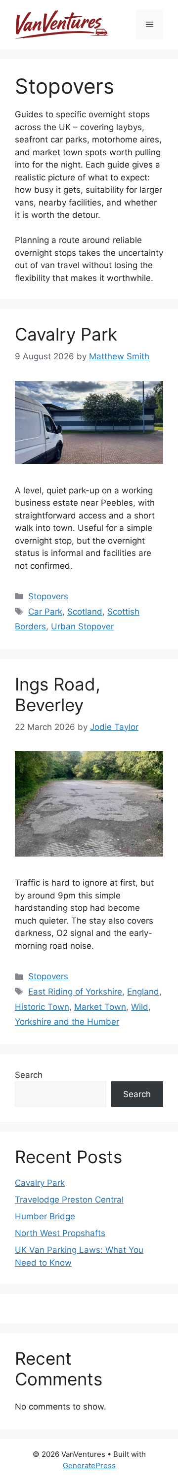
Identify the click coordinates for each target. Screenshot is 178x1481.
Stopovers (48, 596)
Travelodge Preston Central (69, 1200)
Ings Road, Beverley (57, 694)
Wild (139, 1007)
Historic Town (42, 1007)
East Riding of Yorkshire (75, 992)
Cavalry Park (66, 334)
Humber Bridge (45, 1216)
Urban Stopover (82, 626)
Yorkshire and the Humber (67, 1022)
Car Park (45, 612)
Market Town (100, 1007)
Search (29, 1075)
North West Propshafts (60, 1233)
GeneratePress (89, 1465)
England (143, 992)
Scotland (84, 612)
